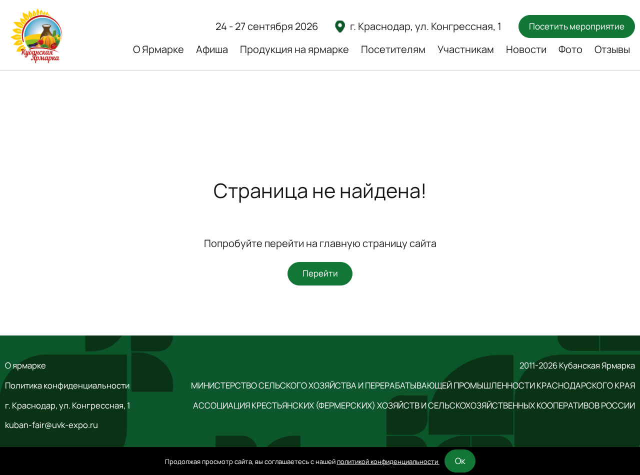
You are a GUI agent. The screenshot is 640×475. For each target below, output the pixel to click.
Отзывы (612, 49)
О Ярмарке (158, 49)
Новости (526, 49)
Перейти (320, 273)
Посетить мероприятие (576, 26)
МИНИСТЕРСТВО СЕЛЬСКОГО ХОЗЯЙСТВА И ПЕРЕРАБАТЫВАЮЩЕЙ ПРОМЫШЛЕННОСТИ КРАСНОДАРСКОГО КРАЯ (413, 385)
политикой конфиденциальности (388, 461)
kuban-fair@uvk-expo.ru (51, 425)
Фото (570, 49)
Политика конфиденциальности (67, 385)
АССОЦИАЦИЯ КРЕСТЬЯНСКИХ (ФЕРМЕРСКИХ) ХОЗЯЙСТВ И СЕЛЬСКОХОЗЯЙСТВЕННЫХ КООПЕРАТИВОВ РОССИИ (414, 405)
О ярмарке (25, 365)
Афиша (212, 49)
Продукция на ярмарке (294, 49)
